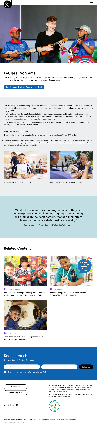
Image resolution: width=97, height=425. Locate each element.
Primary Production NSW (57, 140)
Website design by (9, 422)
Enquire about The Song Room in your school (24, 87)
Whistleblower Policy (20, 419)
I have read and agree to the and (27, 372)
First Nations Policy (50, 419)
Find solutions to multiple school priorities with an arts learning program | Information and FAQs (24, 294)
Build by (20, 422)
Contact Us (67, 135)
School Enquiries (15, 392)
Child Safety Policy (9, 419)
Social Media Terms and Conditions (66, 419)
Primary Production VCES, (39, 140)
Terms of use (40, 419)
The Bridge (74, 140)
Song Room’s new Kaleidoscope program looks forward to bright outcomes (24, 338)
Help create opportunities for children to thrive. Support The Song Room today (70, 294)
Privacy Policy (42, 372)
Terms (31, 372)
